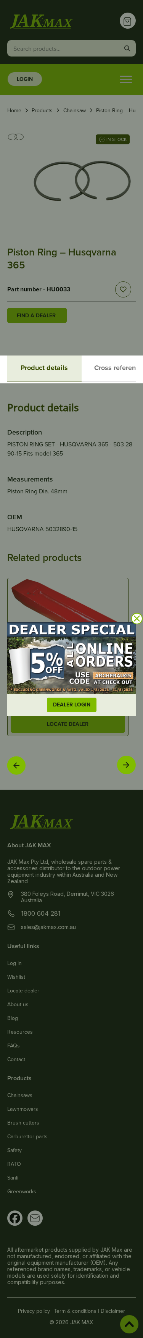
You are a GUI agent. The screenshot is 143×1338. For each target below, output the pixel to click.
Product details (44, 368)
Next (126, 764)
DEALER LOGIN (71, 704)
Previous (16, 765)
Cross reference (118, 368)
